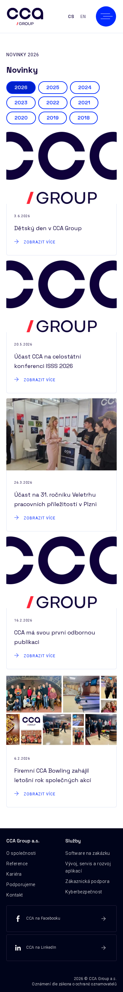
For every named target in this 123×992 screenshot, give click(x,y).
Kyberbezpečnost (83, 891)
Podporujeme (20, 884)
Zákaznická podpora (87, 881)
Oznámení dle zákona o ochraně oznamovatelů (74, 984)
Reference (17, 863)
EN (83, 16)
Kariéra (14, 874)
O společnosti (21, 853)
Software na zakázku (87, 853)
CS (71, 16)
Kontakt (14, 894)
